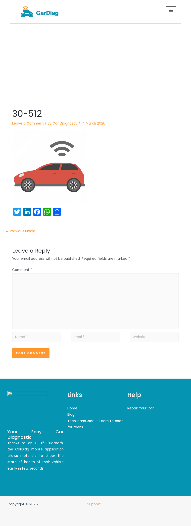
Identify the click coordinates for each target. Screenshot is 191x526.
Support (94, 504)
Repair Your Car (140, 408)
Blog (71, 414)
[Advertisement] (95, 61)
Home (72, 408)
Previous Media (20, 231)
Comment (22, 269)
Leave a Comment (28, 123)
